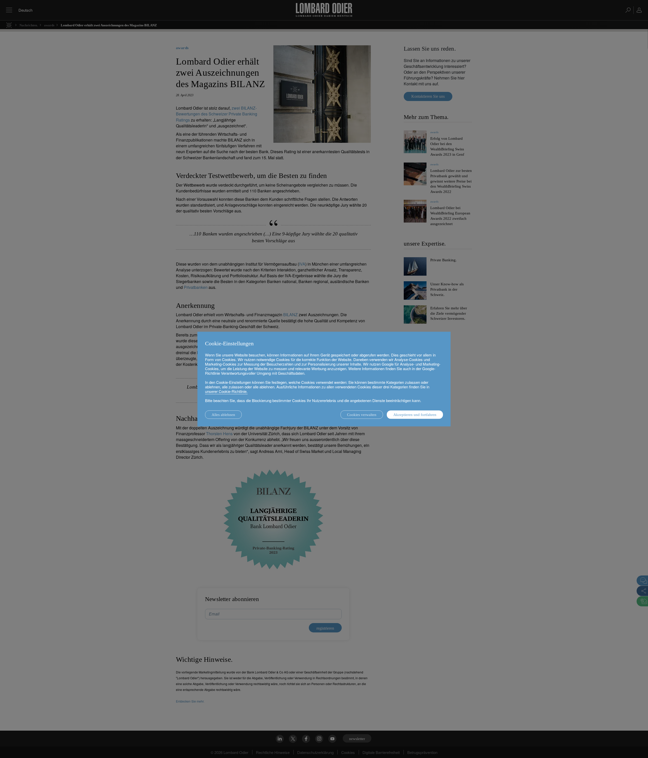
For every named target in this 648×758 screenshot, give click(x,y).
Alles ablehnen (223, 415)
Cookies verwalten (361, 415)
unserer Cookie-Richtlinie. (226, 391)
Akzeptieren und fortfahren (414, 415)
